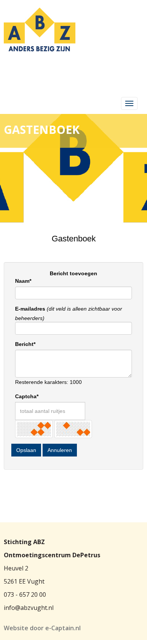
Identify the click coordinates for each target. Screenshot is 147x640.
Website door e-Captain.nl (42, 628)
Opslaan (26, 450)
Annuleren (59, 450)
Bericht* (25, 344)
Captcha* (26, 396)
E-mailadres (30, 309)
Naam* (23, 281)
